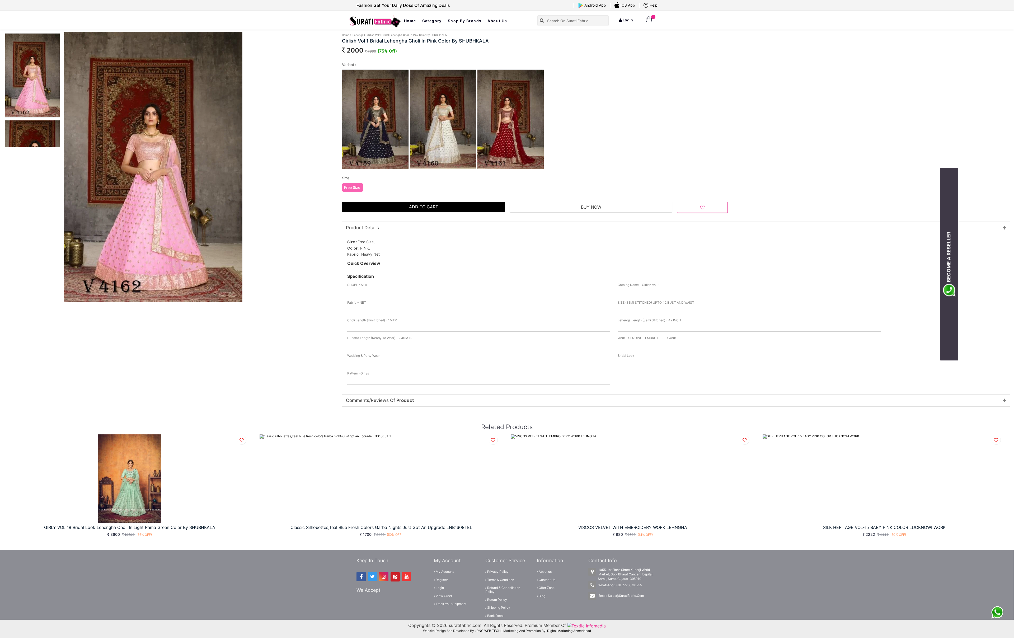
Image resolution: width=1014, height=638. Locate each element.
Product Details (362, 228)
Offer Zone (546, 588)
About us (545, 572)
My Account (444, 572)
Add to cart (423, 206)
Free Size (352, 187)
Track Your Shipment (450, 604)
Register (441, 580)
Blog (541, 596)
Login (627, 20)
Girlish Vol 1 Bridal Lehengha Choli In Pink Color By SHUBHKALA (407, 34)
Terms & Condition (500, 580)
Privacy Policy (497, 572)
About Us (497, 20)
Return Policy (496, 600)
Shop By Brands (465, 20)
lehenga (358, 34)
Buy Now (591, 207)
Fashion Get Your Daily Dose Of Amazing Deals (403, 5)
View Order (443, 596)
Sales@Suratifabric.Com (626, 596)
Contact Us (546, 580)
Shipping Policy (498, 607)
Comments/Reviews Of (380, 400)
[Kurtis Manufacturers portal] (586, 625)
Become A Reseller (949, 258)
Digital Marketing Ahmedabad (569, 631)
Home (410, 20)
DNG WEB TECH (488, 631)
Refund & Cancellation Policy (502, 589)
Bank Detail (495, 616)
